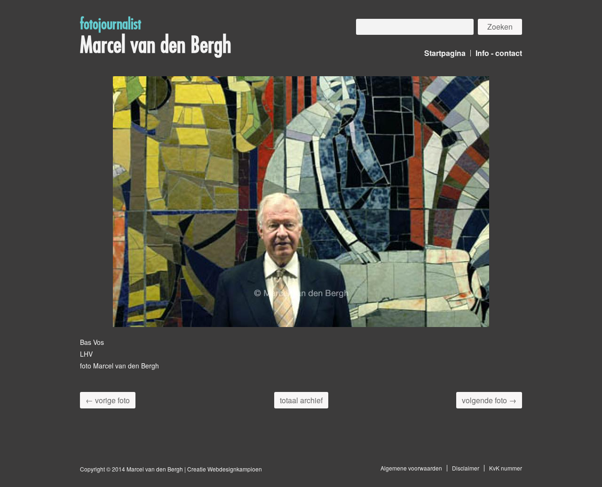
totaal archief (301, 400)
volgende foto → (489, 400)
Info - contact (498, 53)
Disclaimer (465, 468)
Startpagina (445, 53)
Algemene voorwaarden (411, 468)
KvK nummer (505, 468)
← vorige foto (108, 400)
